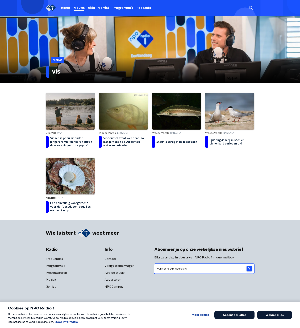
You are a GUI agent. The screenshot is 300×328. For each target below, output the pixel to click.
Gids (91, 8)
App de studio (115, 272)
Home (65, 8)
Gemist (103, 8)
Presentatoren (56, 272)
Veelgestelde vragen (119, 265)
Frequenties (54, 259)
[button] (250, 8)
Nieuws (79, 8)
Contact (110, 259)
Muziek (51, 279)
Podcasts (143, 8)
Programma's (123, 8)
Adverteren (113, 279)
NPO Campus (114, 286)
